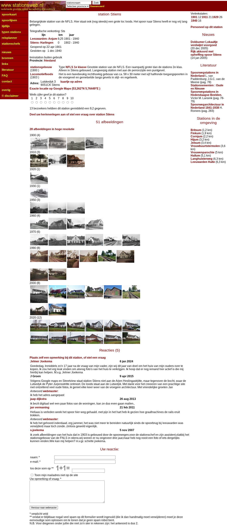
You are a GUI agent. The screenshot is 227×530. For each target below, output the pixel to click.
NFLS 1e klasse (76, 67)
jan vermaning (39, 407)
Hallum (195, 155)
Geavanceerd (97, 6)
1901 (194, 17)
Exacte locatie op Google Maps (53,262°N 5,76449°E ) (65, 88)
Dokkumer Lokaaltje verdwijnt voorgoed (204, 43)
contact (7, 81)
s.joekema (37, 430)
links (5, 63)
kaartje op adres (71, 81)
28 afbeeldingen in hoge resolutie (52, 129)
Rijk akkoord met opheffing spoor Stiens (206, 53)
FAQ (5, 75)
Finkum (196, 133)
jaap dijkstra (38, 398)
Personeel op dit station (207, 27)
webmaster (50, 391)
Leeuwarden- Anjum (43, 38)
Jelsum (195, 142)
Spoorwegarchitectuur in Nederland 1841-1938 (207, 106)
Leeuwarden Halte (203, 161)
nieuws (6, 52)
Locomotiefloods (41, 74)
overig (6, 89)
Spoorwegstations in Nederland (204, 74)
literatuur (8, 69)
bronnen (7, 58)
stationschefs (11, 43)
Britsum (196, 130)
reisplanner (9, 37)
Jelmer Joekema (41, 361)
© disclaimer (10, 95)
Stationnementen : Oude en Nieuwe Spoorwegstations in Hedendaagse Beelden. (207, 90)
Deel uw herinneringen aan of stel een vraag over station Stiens (72, 114)
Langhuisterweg (201, 158)
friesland (50, 60)
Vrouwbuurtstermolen (205, 145)
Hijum (194, 139)
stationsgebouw (41, 67)
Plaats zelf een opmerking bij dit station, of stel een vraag (68, 357)
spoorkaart (9, 14)
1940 (194, 20)
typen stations (11, 32)
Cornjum (196, 136)
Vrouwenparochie (202, 152)
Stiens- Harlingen (41, 42)
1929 (215, 17)
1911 (205, 17)
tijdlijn (6, 26)
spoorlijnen (9, 20)
